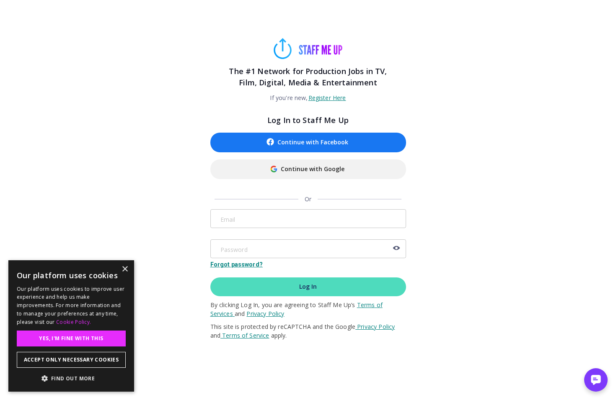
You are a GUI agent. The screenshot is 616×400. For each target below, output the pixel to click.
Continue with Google (312, 169)
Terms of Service (244, 335)
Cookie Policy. (73, 322)
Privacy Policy (265, 314)
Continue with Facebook (312, 142)
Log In (308, 286)
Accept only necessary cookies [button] (71, 359)
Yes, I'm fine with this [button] (71, 338)
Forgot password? (236, 264)
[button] (71, 378)
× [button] (125, 269)
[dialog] (71, 326)
